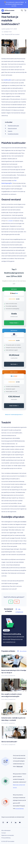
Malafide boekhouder (13, 125)
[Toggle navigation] (21, 10)
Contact (3, 832)
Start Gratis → (14, 364)
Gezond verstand (12, 128)
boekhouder (7, 80)
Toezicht (10, 131)
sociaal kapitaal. (19, 808)
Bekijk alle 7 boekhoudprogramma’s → (14, 414)
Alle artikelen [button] (23, 651)
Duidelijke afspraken (13, 134)
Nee (17, 601)
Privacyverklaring (5, 837)
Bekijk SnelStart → (14, 405)
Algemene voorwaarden (7, 835)
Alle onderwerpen (6, 830)
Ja (10, 601)
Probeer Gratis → (14, 322)
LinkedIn (10, 220)
